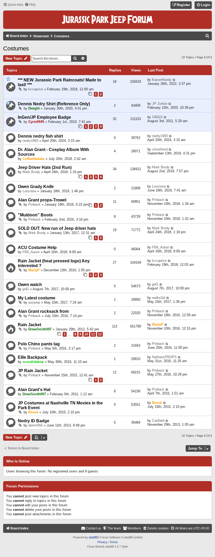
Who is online (17, 461)
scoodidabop (33, 362)
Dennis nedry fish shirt (40, 136)
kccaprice (35, 89)
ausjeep (34, 302)
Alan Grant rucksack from (43, 311)
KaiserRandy (161, 80)
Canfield (158, 421)
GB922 (157, 117)
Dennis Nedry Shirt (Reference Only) (54, 104)
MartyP (34, 270)
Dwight (34, 108)
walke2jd (158, 298)
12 (100, 334)
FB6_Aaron (31, 252)
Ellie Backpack (32, 357)
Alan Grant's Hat (34, 389)
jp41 (26, 289)
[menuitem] (30, 4)
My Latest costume (36, 298)
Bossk (33, 412)
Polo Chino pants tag (39, 344)
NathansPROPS (164, 357)
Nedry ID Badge (33, 421)
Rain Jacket (29, 324)
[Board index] (107, 20)
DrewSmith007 (40, 329)
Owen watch (30, 284)
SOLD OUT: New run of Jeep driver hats (57, 228)
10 (86, 334)
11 (93, 334)
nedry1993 (30, 141)
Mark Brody (31, 172)
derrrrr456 (35, 425)
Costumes (16, 48)
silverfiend (160, 149)
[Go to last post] (174, 80)
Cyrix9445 (36, 122)
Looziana (29, 191)
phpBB (93, 537)
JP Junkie (159, 104)
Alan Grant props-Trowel (42, 200)
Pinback (34, 204)
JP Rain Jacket (32, 370)
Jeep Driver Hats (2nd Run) (45, 167)
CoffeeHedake (34, 159)
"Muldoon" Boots (35, 215)
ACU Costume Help (37, 247)
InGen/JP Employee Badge (44, 117)
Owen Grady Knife (36, 186)
